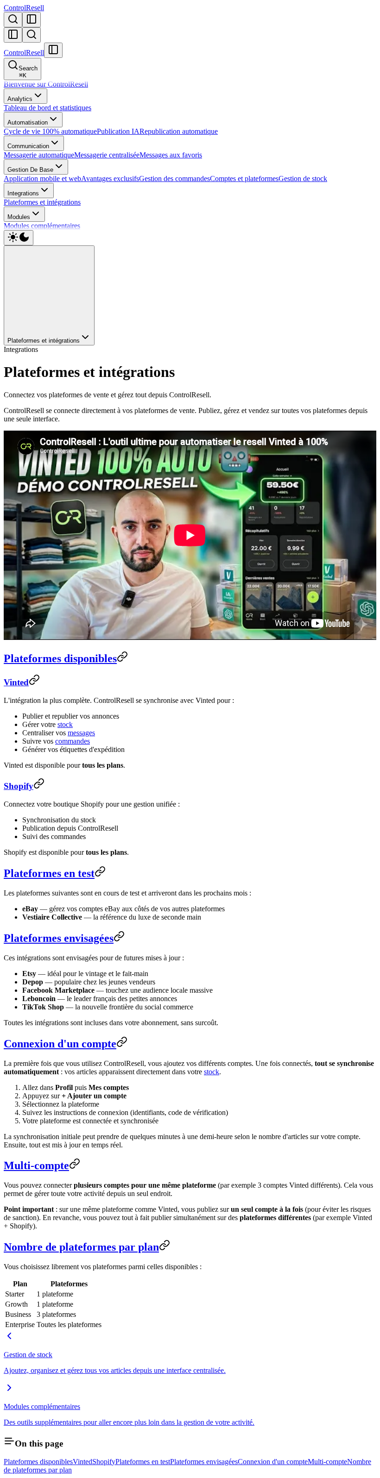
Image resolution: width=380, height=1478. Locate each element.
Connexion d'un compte (60, 1044)
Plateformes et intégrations (42, 202)
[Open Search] (13, 19)
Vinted (16, 682)
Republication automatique (178, 131)
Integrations (23, 193)
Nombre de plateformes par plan (81, 1247)
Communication (28, 146)
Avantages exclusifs (110, 178)
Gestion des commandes (174, 178)
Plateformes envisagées (59, 938)
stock (65, 724)
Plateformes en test (49, 873)
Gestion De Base (30, 169)
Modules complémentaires (42, 226)
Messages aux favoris (170, 155)
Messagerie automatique (39, 155)
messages (81, 733)
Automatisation (27, 122)
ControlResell (24, 8)
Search (28, 72)
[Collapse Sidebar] (13, 35)
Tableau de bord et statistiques (47, 108)
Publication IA (118, 131)
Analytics (19, 98)
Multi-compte (36, 1165)
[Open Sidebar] (31, 19)
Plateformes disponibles (60, 658)
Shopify (18, 786)
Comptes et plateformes (244, 178)
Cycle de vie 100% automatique (50, 131)
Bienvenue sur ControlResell (46, 84)
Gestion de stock (303, 178)
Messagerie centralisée (106, 155)
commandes (72, 741)
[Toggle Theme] (18, 237)
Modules (18, 216)
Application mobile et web (42, 178)
